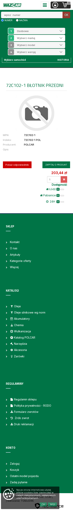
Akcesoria (20, 350)
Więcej (14, 267)
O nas (13, 248)
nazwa (23, 20)
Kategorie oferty (20, 260)
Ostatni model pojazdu (24, 476)
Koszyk (14, 469)
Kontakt (14, 242)
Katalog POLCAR (24, 337)
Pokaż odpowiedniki (17, 164)
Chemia (19, 325)
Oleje (17, 306)
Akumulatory (22, 318)
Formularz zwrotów (26, 411)
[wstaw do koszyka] (64, 179)
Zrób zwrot (21, 418)
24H (54, 201)
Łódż (54, 189)
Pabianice (51, 195)
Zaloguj (14, 463)
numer (8, 20)
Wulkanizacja (22, 331)
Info (52, 504)
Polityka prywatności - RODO (32, 405)
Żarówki (19, 356)
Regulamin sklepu (25, 399)
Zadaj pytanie (18, 482)
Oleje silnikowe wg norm (29, 312)
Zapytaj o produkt (56, 165)
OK (66, 14)
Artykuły (15, 254)
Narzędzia (20, 343)
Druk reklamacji (24, 424)
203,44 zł (59, 173)
